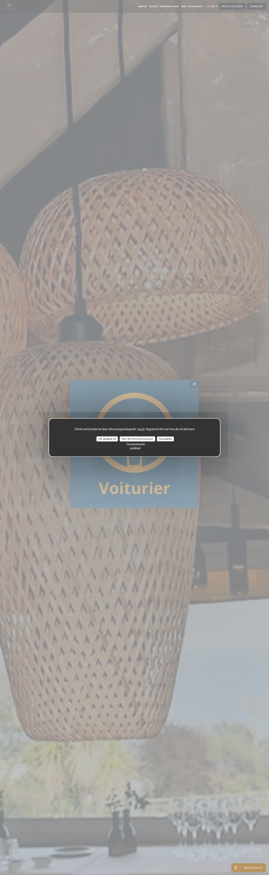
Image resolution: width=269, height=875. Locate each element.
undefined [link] (135, 447)
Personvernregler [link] (136, 443)
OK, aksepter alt (107, 438)
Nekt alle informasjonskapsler (137, 438)
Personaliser (165, 438)
